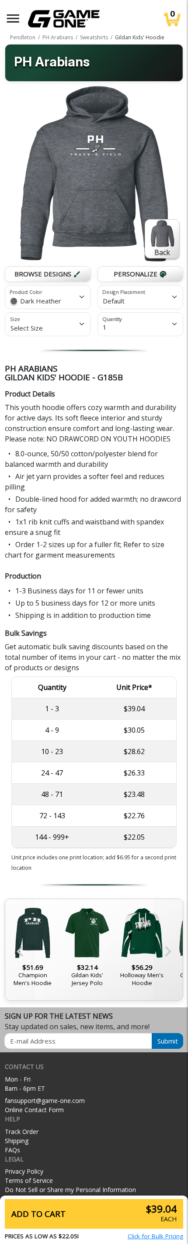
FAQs (12, 1150)
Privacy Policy (24, 1171)
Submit (167, 1041)
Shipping (16, 1141)
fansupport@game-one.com (45, 1100)
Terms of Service (29, 1180)
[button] (13, 18)
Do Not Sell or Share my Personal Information (70, 1189)
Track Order (21, 1131)
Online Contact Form (34, 1110)
